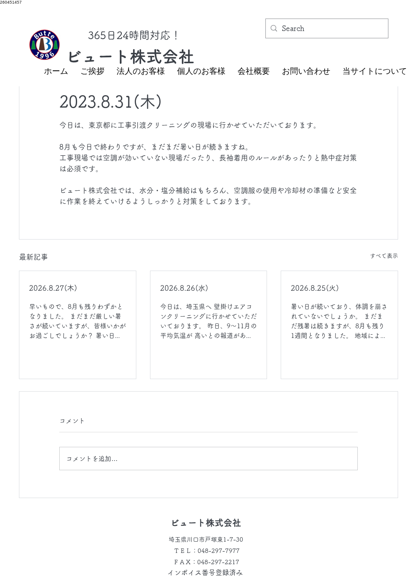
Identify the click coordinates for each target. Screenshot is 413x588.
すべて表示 (384, 256)
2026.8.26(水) (184, 288)
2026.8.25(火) (315, 288)
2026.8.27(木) (53, 288)
